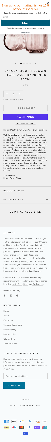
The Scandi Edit (10, 343)
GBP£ (24, 399)
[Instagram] (11, 295)
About (6, 315)
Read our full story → (13, 290)
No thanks (25, 32)
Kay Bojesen (37, 284)
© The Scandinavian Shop (25, 406)
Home (6, 311)
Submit (25, 23)
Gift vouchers (9, 339)
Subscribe (14, 385)
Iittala (25, 284)
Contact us (8, 320)
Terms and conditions (12, 325)
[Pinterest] (17, 295)
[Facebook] (4, 295)
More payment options (26, 123)
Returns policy (13, 199)
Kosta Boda (17, 284)
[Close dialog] (48, 3)
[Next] (35, 63)
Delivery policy (14, 191)
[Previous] (15, 63)
